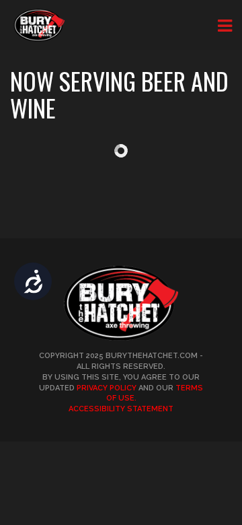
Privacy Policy (106, 388)
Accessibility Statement (121, 409)
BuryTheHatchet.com (152, 355)
